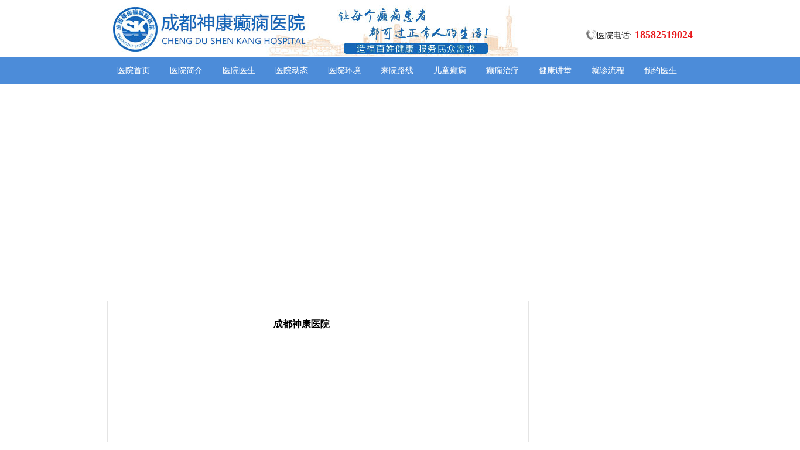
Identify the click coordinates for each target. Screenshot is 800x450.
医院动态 (291, 70)
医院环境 (344, 70)
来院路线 (397, 70)
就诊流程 (608, 70)
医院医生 (239, 70)
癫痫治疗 (502, 70)
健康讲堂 (555, 70)
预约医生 (660, 70)
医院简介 (186, 70)
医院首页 (133, 70)
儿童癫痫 (449, 70)
